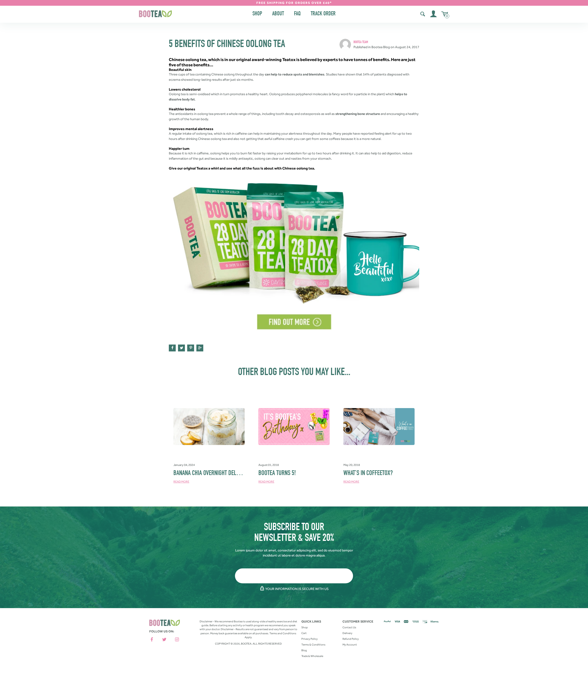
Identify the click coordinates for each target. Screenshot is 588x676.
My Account (349, 644)
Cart (304, 633)
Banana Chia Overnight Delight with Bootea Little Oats (238, 473)
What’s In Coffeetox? (368, 473)
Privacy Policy (309, 638)
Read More (181, 481)
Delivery (347, 633)
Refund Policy (350, 638)
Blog (304, 650)
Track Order (323, 14)
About (278, 14)
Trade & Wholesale (312, 656)
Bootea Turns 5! (277, 473)
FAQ (297, 14)
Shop (257, 14)
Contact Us (349, 627)
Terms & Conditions (313, 644)
